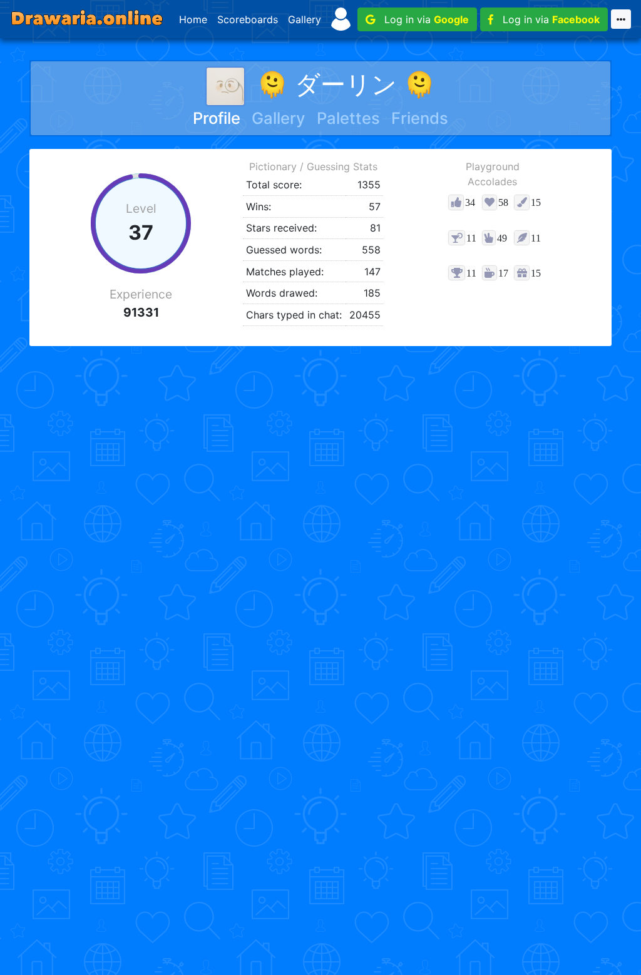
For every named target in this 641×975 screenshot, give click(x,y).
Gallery (304, 19)
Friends (419, 118)
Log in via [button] (422, 19)
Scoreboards (247, 19)
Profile (216, 118)
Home (193, 19)
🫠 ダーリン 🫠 (346, 84)
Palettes (348, 118)
